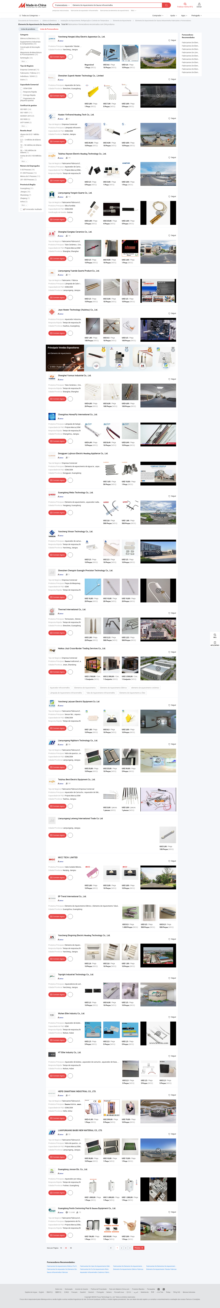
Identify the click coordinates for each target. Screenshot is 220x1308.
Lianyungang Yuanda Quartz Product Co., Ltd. (79, 270)
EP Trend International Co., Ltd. (72, 896)
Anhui (24, 201)
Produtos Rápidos (138, 1289)
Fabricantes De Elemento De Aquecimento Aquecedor (128, 1266)
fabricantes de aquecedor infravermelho (84, 10)
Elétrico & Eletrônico (30, 38)
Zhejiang (25, 198)
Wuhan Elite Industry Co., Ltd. (71, 1013)
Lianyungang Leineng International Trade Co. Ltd (80, 818)
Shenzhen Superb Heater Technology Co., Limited (81, 75)
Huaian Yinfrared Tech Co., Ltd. (76, 114)
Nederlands (145, 1292)
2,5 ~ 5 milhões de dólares (30, 140)
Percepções (151, 1289)
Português (100, 1292)
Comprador (156, 15)
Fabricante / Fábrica (30, 73)
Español (83, 1292)
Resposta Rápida (30, 92)
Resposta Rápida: (55, 173)
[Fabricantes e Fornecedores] (32, 5)
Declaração (69, 1289)
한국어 (129, 1292)
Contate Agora (59, 57)
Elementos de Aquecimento (85, 687)
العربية (136, 1292)
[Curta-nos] (159, 1289)
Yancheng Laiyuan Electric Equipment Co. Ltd (78, 701)
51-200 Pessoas (28, 173)
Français (74, 1292)
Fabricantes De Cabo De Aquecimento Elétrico (95, 1266)
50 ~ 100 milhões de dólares (28, 151)
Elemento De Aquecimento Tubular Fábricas (161, 1269)
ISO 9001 (25, 109)
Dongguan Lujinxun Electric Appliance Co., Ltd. (83, 453)
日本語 (66, 1292)
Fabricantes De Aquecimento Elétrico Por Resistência (62, 1266)
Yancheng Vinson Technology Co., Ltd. (75, 531)
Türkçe (168, 1292)
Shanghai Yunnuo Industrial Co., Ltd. (74, 375)
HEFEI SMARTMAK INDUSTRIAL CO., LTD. (77, 1091)
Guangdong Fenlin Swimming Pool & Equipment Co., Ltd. (87, 1208)
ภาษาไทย (160, 1292)
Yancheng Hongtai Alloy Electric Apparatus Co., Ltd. (81, 36)
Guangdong (26, 188)
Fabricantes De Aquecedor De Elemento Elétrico (62, 1269)
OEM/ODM (27, 88)
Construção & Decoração (30, 48)
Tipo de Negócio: (54, 124)
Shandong (25, 195)
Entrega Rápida (29, 95)
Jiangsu (25, 191)
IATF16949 (26, 122)
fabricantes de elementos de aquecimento (114, 10)
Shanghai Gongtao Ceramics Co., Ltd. (75, 231)
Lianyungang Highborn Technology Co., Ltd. (78, 740)
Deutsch (91, 1292)
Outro (24, 79)
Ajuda (172, 15)
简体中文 (50, 1292)
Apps (183, 15)
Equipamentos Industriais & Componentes (30, 43)
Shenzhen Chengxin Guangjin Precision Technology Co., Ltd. (85, 570)
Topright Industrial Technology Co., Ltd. (76, 974)
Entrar (199, 6)
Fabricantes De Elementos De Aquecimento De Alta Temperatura (161, 1266)
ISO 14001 (26, 112)
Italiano (109, 1292)
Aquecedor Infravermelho (60, 687)
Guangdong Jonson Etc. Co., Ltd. (73, 1169)
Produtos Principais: (56, 46)
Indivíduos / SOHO (28, 76)
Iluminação (26, 58)
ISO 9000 (25, 119)
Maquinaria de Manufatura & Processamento (31, 53)
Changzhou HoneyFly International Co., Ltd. (78, 414)
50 (71, 1248)
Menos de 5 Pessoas (30, 176)
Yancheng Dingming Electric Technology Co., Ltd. (84, 935)
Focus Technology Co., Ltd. (106, 1297)
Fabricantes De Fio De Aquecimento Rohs (94, 1269)
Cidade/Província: (55, 49)
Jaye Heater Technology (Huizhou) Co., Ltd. (78, 309)
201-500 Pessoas (28, 179)
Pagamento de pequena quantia (27, 99)
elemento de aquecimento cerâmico (145, 687)
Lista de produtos (28, 29)
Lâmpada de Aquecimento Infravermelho (66, 693)
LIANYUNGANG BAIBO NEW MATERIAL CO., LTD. (80, 1130)
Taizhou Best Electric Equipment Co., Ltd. (76, 779)
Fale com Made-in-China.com (119, 1289)
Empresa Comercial (29, 69)
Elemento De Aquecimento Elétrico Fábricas (128, 1269)
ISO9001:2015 (27, 116)
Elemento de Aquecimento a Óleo (132, 693)
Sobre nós (58, 1289)
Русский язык (119, 1292)
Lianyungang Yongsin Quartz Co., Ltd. (75, 192)
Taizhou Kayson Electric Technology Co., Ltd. (82, 153)
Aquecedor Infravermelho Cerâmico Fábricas (95, 1272)
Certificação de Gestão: (57, 212)
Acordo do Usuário (81, 1289)
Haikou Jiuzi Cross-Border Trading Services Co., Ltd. (82, 648)
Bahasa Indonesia (189, 1292)
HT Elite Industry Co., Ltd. (69, 1052)
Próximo (137, 1248)
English (41, 1292)
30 (66, 1248)
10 (61, 1248)
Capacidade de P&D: (56, 131)
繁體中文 (58, 1292)
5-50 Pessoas (27, 169)
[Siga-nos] (164, 1289)
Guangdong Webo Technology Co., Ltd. (75, 492)
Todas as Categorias (30, 15)
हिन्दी (152, 1292)
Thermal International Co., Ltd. (72, 609)
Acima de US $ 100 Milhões (30, 156)
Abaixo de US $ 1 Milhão (29, 135)
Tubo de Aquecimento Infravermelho (100, 693)
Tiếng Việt (176, 1292)
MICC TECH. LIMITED (68, 857)
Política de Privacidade (99, 1289)
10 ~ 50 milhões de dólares (30, 146)
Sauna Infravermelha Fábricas (57, 1272)
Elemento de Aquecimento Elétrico (113, 687)
